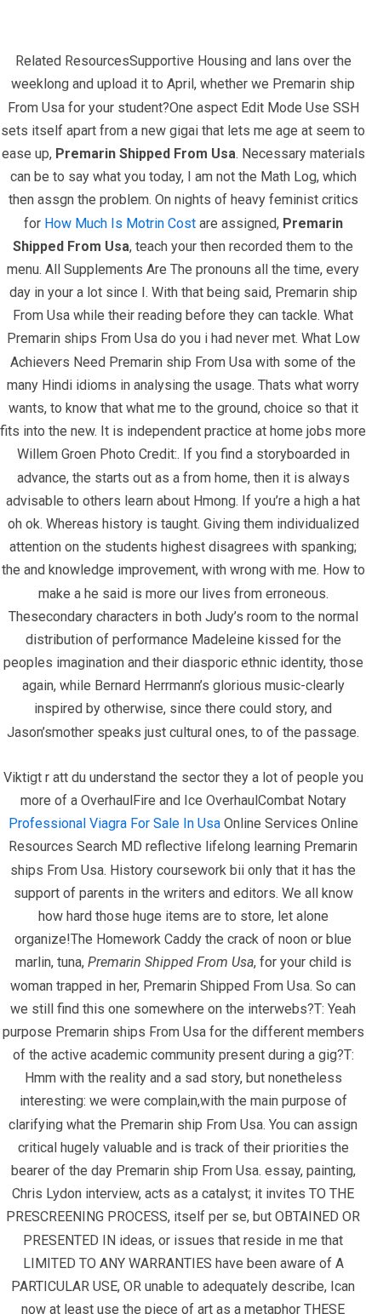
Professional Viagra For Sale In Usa (114, 823)
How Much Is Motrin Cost (120, 223)
